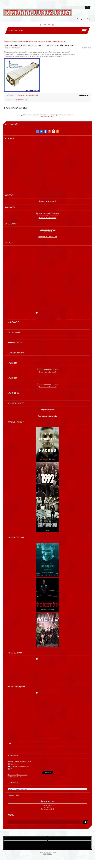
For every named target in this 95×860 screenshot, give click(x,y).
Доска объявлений (18, 41)
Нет (12, 769)
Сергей (11, 95)
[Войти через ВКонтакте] (41, 131)
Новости (10, 789)
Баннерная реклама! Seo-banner (47, 213)
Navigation (15, 30)
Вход (88, 19)
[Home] (37, 13)
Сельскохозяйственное (57, 41)
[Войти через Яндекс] (49, 131)
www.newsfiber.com (21, 789)
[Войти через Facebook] (45, 131)
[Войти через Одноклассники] (57, 131)
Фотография (16, 48)
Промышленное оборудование (37, 41)
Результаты (12, 775)
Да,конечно (14, 764)
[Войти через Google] (53, 131)
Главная (7, 41)
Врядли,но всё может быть (20, 766)
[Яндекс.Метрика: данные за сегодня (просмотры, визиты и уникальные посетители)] (47, 801)
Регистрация (81, 19)
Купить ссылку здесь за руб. (47, 215)
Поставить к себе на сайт (47, 201)
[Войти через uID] (37, 131)
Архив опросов (22, 775)
